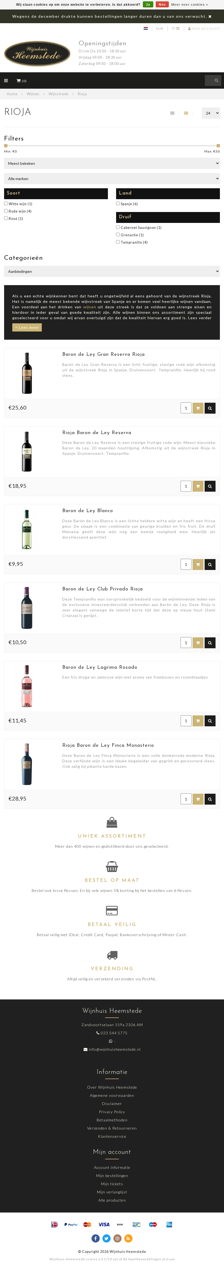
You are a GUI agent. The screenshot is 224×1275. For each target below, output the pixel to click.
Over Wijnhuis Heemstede (112, 1087)
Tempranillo (134, 242)
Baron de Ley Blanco (87, 511)
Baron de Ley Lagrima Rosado (99, 667)
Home (12, 94)
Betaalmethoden (112, 1120)
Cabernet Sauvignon (141, 228)
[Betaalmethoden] (54, 1225)
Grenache (132, 235)
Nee (162, 5)
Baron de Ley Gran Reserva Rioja (103, 354)
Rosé (16, 219)
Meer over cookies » (189, 5)
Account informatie (112, 1167)
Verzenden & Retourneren (112, 1128)
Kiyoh (170, 1259)
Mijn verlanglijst (112, 1192)
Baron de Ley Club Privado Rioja (102, 589)
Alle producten (112, 1200)
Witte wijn (21, 204)
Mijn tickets (112, 1183)
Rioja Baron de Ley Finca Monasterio (108, 745)
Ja (148, 5)
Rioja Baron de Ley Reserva (96, 433)
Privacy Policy (112, 1111)
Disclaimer (112, 1103)
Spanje (129, 204)
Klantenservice (112, 1136)
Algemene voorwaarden (112, 1095)
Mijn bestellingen (112, 1175)
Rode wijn (20, 211)
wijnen (89, 306)
